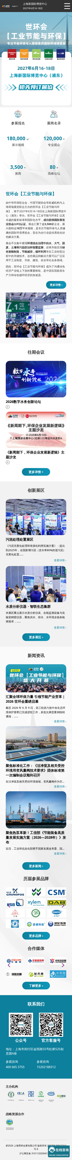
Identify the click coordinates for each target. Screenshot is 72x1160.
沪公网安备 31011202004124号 (36, 1153)
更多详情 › (56, 285)
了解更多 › (36, 985)
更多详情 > (36, 472)
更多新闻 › (36, 866)
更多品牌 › (36, 936)
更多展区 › (36, 637)
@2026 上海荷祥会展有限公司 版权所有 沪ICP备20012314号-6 (36, 1147)
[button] (61, 905)
